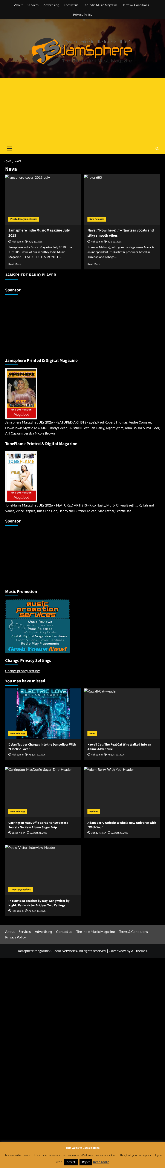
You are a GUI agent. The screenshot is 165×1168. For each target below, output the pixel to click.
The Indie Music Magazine (100, 5)
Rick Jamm (18, 242)
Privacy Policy (82, 14)
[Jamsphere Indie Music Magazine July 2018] (43, 199)
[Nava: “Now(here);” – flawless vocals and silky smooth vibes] (122, 199)
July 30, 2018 (36, 242)
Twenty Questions (20, 889)
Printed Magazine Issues (23, 219)
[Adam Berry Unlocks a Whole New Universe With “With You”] (122, 792)
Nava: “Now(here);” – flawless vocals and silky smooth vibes (120, 233)
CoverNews (117, 951)
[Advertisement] (82, 110)
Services (33, 5)
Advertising (51, 5)
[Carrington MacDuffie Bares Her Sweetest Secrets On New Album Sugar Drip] (43, 792)
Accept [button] (71, 1162)
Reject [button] (86, 1162)
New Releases (96, 219)
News (92, 733)
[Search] (157, 148)
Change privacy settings (22, 671)
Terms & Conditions (135, 5)
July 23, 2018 (115, 242)
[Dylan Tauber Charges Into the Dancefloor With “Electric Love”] (43, 713)
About (18, 5)
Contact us (71, 5)
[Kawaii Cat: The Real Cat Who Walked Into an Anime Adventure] (122, 713)
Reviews (93, 811)
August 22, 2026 (37, 755)
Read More (14, 264)
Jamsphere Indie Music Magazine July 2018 (39, 233)
